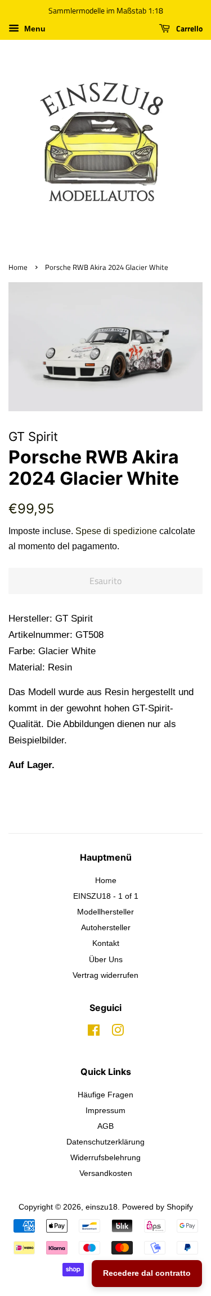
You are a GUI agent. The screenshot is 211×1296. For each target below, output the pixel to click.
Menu (34, 28)
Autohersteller (106, 927)
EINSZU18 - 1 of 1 (105, 895)
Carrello (188, 28)
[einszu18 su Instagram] (117, 1032)
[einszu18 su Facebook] (93, 1032)
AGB (105, 1126)
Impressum (105, 1110)
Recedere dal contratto (147, 1273)
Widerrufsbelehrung (105, 1157)
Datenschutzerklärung (105, 1141)
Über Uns (106, 959)
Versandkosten (105, 1173)
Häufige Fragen (105, 1094)
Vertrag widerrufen (105, 975)
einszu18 (102, 1206)
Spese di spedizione (116, 531)
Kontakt (105, 943)
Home (18, 267)
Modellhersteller (105, 911)
